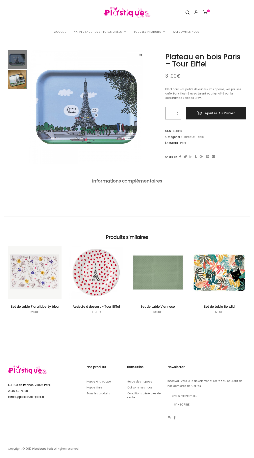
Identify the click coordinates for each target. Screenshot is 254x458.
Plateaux (189, 137)
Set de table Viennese (158, 306)
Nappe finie (94, 387)
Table (200, 137)
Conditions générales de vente (144, 395)
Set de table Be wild (219, 306)
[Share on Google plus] (201, 157)
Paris (183, 143)
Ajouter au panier (220, 113)
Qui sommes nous (186, 32)
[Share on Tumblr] (196, 157)
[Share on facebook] (180, 157)
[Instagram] (169, 417)
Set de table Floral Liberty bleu (35, 306)
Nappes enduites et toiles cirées (98, 32)
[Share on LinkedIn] (191, 157)
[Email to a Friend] (213, 157)
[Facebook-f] (174, 417)
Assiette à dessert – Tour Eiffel (96, 306)
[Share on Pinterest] (207, 157)
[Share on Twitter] (185, 157)
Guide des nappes (139, 382)
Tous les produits (147, 32)
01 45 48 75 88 (18, 391)
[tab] (127, 181)
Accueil (60, 32)
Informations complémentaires (127, 181)
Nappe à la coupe (99, 382)
